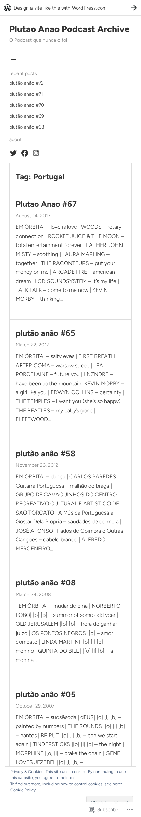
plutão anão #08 (46, 583)
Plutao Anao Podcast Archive (69, 29)
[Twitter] (13, 153)
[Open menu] (13, 61)
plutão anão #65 (45, 333)
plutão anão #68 (26, 127)
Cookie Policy (23, 790)
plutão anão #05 (46, 694)
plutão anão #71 (26, 94)
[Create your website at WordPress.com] (70, 7)
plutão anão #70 (26, 105)
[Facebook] (25, 153)
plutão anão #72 (26, 83)
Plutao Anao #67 (46, 204)
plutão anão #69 (26, 116)
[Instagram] (36, 153)
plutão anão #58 (45, 453)
